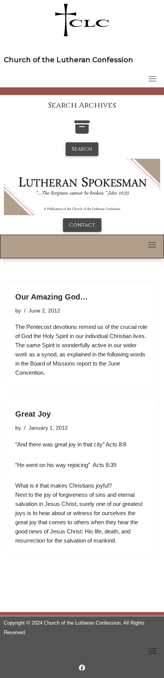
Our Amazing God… (51, 297)
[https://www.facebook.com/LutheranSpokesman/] (82, 668)
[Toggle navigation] (152, 78)
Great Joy (33, 414)
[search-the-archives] (82, 131)
